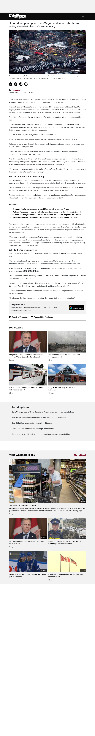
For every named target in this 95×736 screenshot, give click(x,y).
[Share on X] (10, 84)
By (16, 90)
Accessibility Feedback (43, 317)
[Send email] (26, 84)
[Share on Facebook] (15, 84)
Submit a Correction (20, 317)
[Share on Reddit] (20, 84)
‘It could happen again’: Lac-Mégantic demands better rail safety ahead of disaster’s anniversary (44, 25)
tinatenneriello (17, 90)
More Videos (79, 455)
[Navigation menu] (83, 16)
